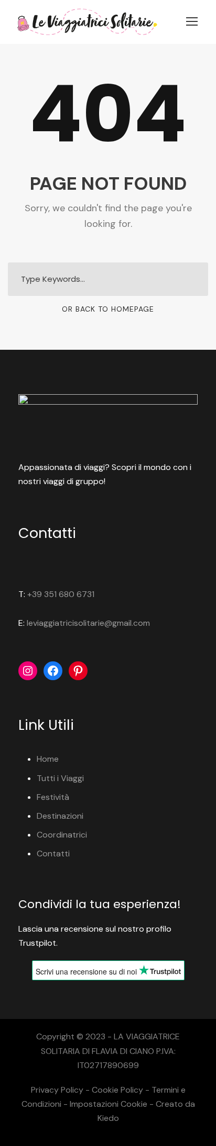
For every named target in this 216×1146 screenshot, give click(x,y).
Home (48, 758)
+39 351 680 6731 (60, 594)
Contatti (53, 853)
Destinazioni (60, 815)
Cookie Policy (117, 1089)
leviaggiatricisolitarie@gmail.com (88, 622)
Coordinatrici (62, 834)
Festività (53, 797)
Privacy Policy (57, 1089)
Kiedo (108, 1118)
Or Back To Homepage (108, 309)
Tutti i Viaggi (60, 778)
